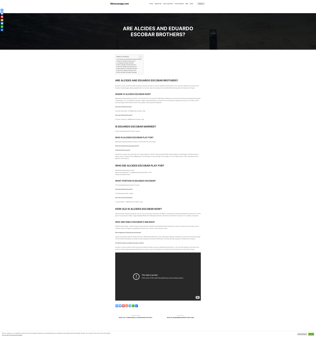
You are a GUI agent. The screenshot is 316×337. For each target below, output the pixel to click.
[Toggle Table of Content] (140, 56)
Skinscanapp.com (118, 3)
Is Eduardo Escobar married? (125, 63)
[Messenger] (2, 13)
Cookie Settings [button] (302, 334)
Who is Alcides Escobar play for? (126, 64)
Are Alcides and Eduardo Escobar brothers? (129, 59)
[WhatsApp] (2, 26)
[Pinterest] (2, 16)
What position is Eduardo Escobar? (127, 68)
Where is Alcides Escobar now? (126, 61)
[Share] (2, 30)
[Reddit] (2, 20)
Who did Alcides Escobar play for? (127, 66)
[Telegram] (2, 23)
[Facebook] (2, 10)
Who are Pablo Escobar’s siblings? (127, 72)
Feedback (201, 3)
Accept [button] (311, 334)
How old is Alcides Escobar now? (126, 70)
